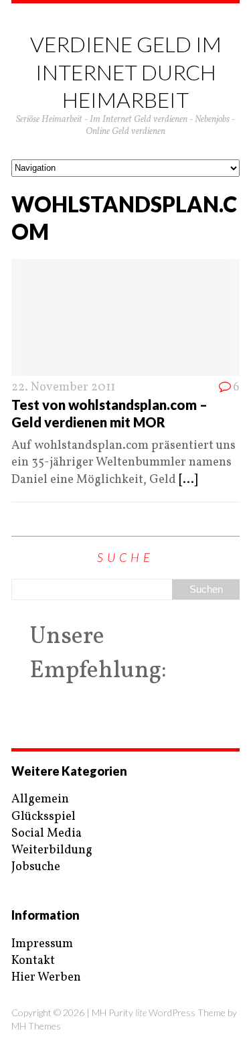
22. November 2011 (63, 387)
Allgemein (40, 799)
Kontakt (33, 960)
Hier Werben (46, 977)
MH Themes (36, 1026)
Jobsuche (35, 867)
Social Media (46, 833)
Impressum (42, 944)
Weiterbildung (51, 850)
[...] (188, 480)
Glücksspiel (43, 816)
